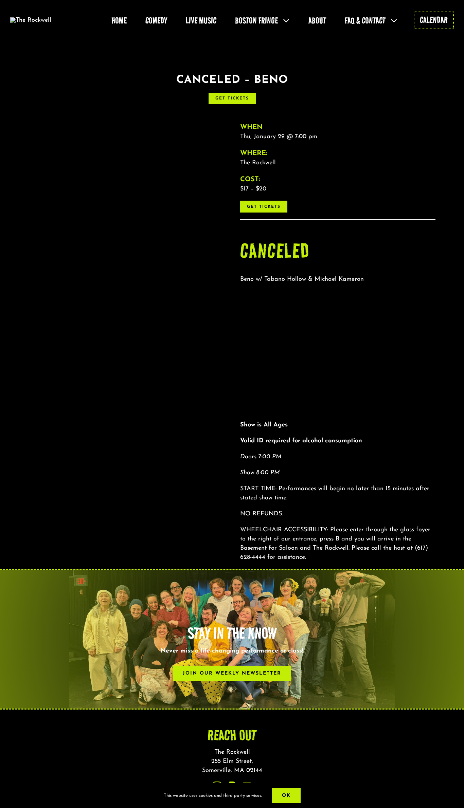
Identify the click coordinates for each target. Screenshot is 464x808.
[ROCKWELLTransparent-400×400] (30, 20)
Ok (286, 795)
